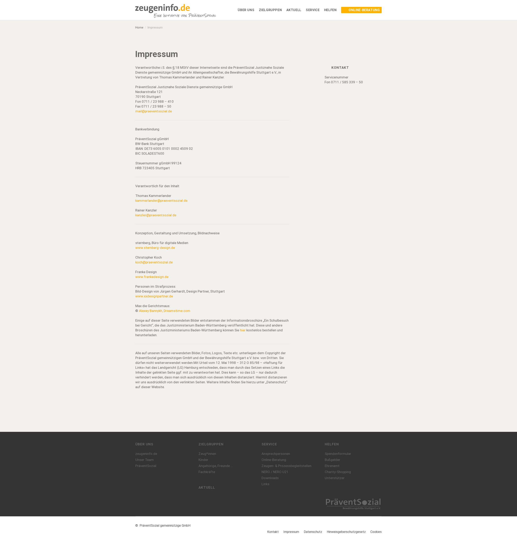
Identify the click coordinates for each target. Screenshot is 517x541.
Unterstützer (335, 478)
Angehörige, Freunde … (216, 466)
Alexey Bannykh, (151, 311)
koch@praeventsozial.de (154, 262)
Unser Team (144, 460)
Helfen (332, 444)
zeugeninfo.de (146, 454)
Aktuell (207, 487)
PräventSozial (145, 466)
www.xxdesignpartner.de (154, 296)
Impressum (291, 532)
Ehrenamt (332, 466)
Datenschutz (313, 532)
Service (269, 444)
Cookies (376, 532)
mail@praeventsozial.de (153, 111)
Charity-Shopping (338, 472)
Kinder (203, 460)
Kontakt (273, 532)
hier (243, 330)
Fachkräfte (207, 472)
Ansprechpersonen (276, 454)
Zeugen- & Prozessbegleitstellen (286, 466)
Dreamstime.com (177, 311)
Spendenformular (338, 454)
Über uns (144, 444)
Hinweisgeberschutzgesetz (346, 532)
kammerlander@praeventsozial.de (161, 201)
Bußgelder (332, 460)
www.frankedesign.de (151, 277)
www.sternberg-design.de (155, 248)
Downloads (270, 478)
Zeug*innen (207, 454)
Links (265, 484)
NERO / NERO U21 (275, 472)
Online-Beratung (274, 460)
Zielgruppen (211, 444)
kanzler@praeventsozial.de (155, 215)
